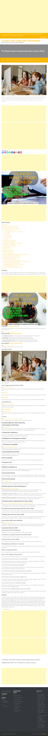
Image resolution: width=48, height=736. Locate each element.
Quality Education (13, 100)
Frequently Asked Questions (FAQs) (9, 258)
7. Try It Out (6, 238)
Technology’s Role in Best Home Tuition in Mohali (11, 255)
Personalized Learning (6, 100)
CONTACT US (5, 706)
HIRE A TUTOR (17, 695)
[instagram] (7, 691)
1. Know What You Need (8, 230)
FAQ (3, 704)
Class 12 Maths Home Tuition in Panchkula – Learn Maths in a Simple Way (41, 704)
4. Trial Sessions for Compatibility (8, 244)
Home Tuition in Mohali (13, 326)
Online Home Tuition (39, 98)
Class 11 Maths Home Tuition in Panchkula (41, 711)
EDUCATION (5, 95)
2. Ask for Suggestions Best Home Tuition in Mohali (13, 231)
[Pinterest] (14, 152)
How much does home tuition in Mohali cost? (12, 260)
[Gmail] (16, 152)
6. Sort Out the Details (8, 237)
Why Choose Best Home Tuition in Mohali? (10, 227)
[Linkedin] (12, 152)
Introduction (4, 224)
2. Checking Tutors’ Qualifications (8, 241)
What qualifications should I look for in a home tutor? (14, 264)
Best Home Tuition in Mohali (10, 97)
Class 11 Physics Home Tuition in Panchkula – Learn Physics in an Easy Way (41, 696)
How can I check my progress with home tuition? (13, 267)
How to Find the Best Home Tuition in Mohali (11, 229)
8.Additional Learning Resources (8, 250)
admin (37, 95)
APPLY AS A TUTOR (18, 697)
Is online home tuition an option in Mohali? (12, 262)
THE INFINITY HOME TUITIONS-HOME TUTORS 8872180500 (21, 41)
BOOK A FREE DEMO (18, 701)
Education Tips (19, 97)
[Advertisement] (24, 8)
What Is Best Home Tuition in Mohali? (9, 226)
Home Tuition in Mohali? (15, 333)
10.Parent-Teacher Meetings (7, 253)
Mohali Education (15, 98)
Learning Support (8, 98)
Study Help (20, 100)
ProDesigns (44, 733)
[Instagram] (5, 152)
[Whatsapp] (10, 152)
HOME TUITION (11, 95)
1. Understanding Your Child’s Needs (9, 240)
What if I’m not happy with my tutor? (10, 265)
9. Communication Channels (7, 251)
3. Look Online (6, 233)
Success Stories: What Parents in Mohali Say (10, 257)
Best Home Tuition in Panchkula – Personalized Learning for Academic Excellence (42, 718)
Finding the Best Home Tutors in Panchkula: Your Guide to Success (18, 662)
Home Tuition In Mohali (19, 95)
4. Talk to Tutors (7, 234)
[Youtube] (21, 152)
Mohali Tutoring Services (30, 98)
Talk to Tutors (5, 397)
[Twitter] (7, 152)
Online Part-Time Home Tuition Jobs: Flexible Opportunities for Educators (21, 659)
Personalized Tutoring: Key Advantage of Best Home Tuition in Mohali (15, 254)
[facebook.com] (3, 691)
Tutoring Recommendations (33, 100)
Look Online (5, 392)
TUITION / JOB (17, 699)
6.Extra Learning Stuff (6, 247)
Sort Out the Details (7, 409)
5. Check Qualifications (8, 236)
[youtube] (10, 691)
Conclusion (4, 268)
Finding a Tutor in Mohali (35, 97)
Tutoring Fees (24, 100)
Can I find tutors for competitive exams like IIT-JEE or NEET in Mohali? (17, 261)
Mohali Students (22, 98)
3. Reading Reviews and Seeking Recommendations (12, 243)
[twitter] (5, 691)
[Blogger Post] (19, 152)
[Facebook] (3, 152)
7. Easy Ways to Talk (6, 248)
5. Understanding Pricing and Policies (9, 245)
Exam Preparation (26, 97)
